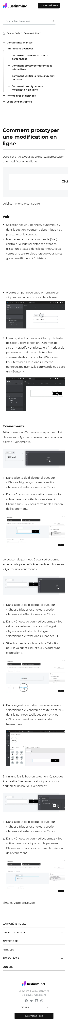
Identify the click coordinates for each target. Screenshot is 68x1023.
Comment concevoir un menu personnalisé (30, 57)
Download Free (49, 5)
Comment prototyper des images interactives (32, 67)
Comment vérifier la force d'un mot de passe (33, 77)
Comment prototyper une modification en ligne (27, 88)
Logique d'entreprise (19, 101)
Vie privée (27, 994)
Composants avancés (20, 42)
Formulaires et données (21, 95)
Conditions (40, 994)
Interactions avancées (20, 48)
